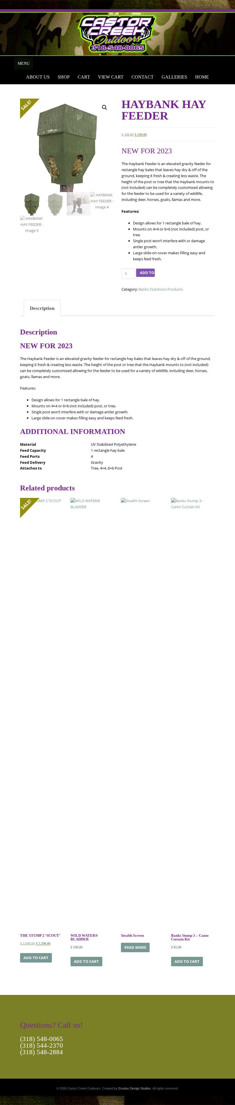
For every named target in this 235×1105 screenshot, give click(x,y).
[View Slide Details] (117, 32)
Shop (64, 77)
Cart (84, 77)
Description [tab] (42, 308)
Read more (135, 947)
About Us (38, 77)
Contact (143, 77)
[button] (104, 107)
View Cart (111, 77)
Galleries (174, 77)
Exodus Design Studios (134, 1088)
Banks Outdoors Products (161, 289)
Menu (24, 63)
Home (202, 77)
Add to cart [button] (35, 957)
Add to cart (147, 272)
